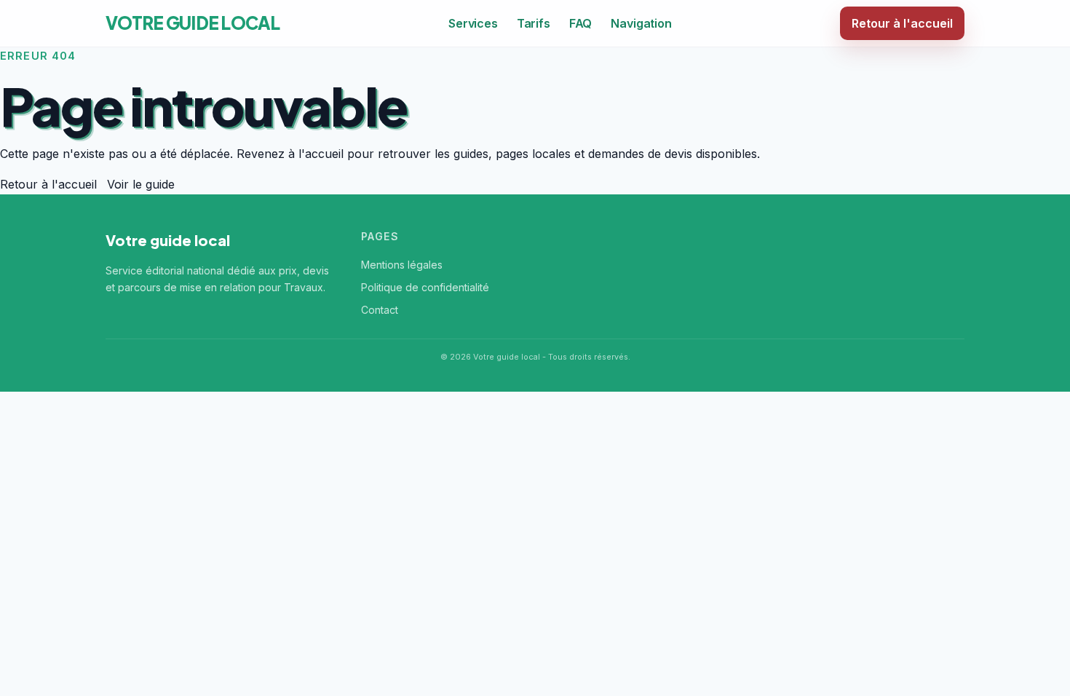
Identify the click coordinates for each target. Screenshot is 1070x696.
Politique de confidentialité (425, 287)
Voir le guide (141, 184)
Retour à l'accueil (902, 23)
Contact (379, 310)
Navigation (641, 23)
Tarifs (533, 23)
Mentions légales (402, 264)
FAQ (581, 23)
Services (473, 23)
